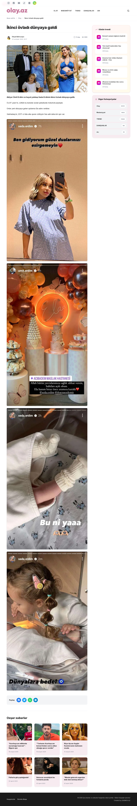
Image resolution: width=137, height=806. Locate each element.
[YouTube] (19, 3)
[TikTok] (24, 3)
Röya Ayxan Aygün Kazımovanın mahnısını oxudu (73, 746)
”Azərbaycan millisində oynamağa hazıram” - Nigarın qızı (18, 746)
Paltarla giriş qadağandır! (19, 777)
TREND (77, 11)
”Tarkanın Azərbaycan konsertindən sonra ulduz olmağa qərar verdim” (46, 746)
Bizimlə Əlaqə (22, 799)
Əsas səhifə (11, 18)
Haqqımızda (11, 799)
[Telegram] (29, 3)
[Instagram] (8, 3)
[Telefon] (34, 3)
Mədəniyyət (66, 11)
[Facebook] (14, 3)
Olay (56, 11)
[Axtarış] (128, 11)
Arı (98, 11)
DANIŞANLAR (89, 11)
